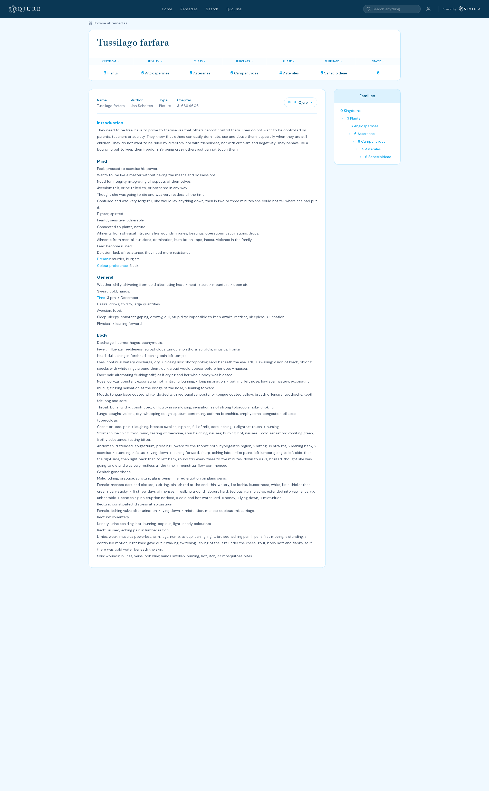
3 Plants (353, 118)
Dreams (103, 259)
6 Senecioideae (378, 156)
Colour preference (112, 265)
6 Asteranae (364, 133)
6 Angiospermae (364, 126)
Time (101, 297)
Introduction (110, 122)
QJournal (234, 9)
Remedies (189, 9)
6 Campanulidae (372, 141)
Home (167, 9)
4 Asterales (371, 149)
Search (212, 9)
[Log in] (428, 9)
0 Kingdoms (350, 110)
